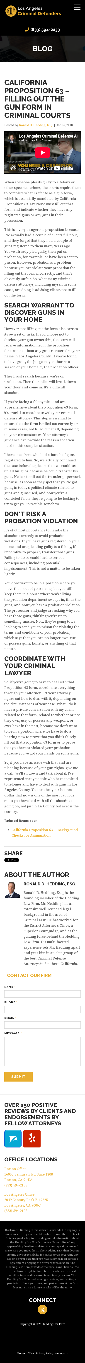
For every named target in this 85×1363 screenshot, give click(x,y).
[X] (42, 1310)
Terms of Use (25, 1353)
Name (9, 986)
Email (10, 1018)
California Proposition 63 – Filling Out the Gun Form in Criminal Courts (37, 99)
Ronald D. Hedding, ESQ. (36, 125)
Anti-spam (61, 1353)
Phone (10, 1002)
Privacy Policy (44, 1353)
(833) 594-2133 (45, 29)
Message (13, 1033)
